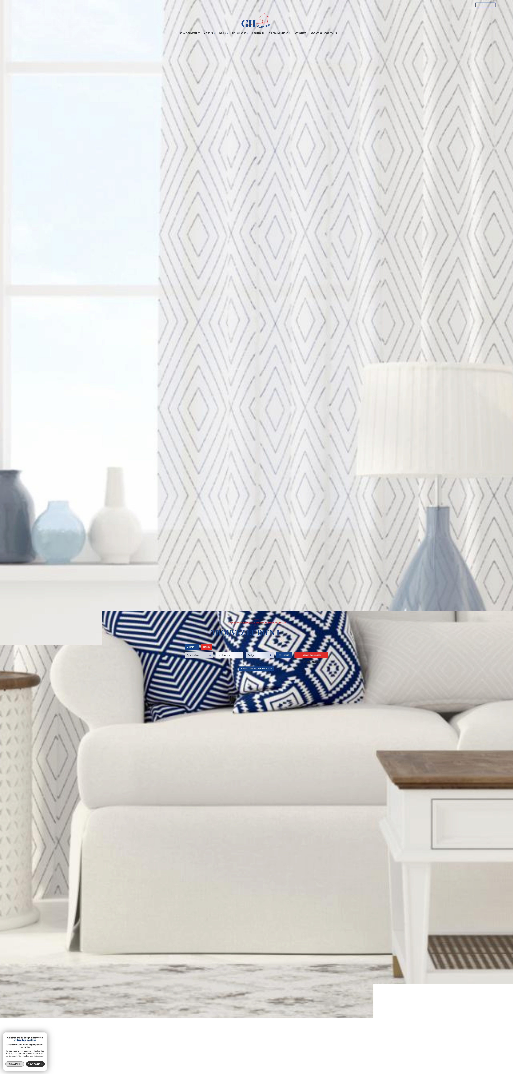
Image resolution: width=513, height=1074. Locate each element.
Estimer (206, 647)
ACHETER (208, 33)
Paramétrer (14, 1064)
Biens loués (258, 33)
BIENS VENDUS (239, 33)
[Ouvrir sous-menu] (215, 33)
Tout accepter (35, 1064)
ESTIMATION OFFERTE (189, 33)
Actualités (300, 33)
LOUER (222, 33)
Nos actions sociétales (323, 33)
